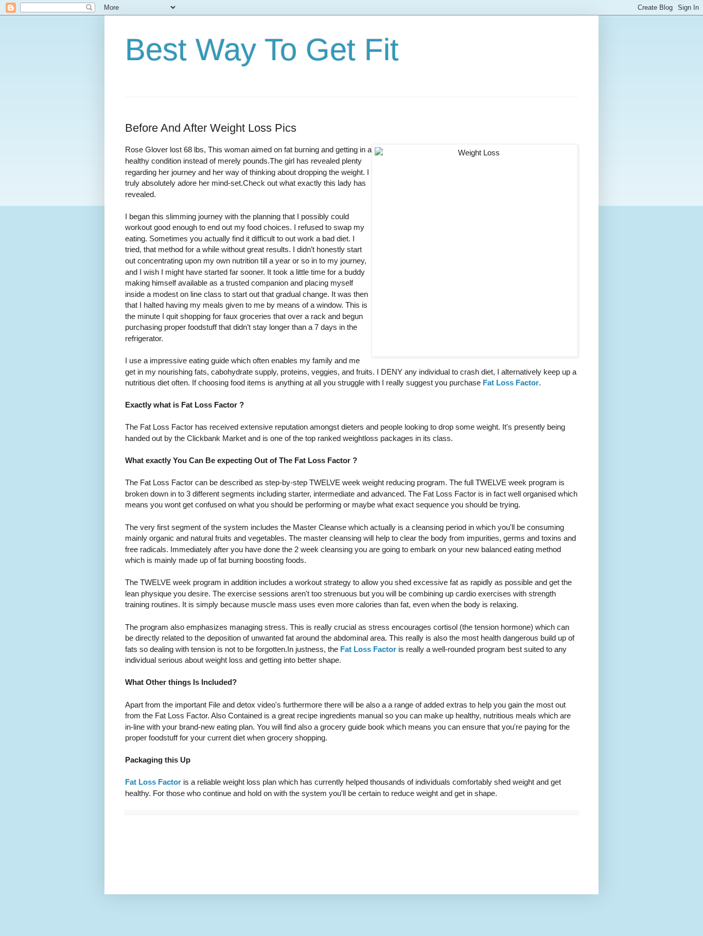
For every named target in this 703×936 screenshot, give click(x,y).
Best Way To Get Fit (262, 49)
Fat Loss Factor (511, 382)
